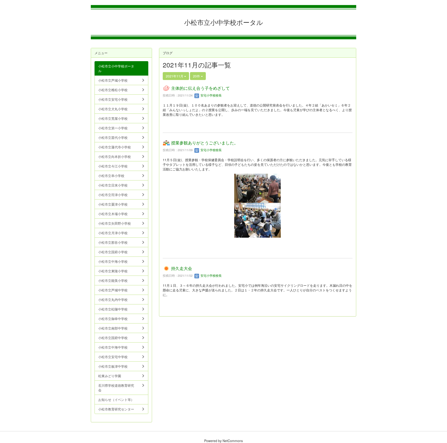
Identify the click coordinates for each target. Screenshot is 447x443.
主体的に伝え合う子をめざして (200, 88)
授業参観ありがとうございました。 (204, 143)
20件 (197, 76)
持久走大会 (181, 268)
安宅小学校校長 (211, 95)
